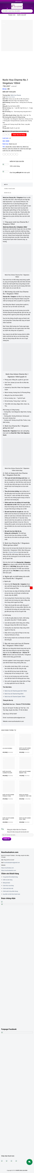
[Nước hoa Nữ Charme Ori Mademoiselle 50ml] (25, 740)
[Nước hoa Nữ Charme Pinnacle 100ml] (9, 786)
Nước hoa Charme (16, 95)
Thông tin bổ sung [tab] (9, 188)
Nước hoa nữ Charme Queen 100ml (15, 696)
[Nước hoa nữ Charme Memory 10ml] (25, 763)
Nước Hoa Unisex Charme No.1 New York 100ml (25, 795)
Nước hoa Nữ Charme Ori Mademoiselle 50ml (25, 749)
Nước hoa (19, 146)
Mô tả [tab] (6, 184)
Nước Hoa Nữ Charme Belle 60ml (8, 818)
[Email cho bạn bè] (11, 154)
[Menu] (2, 6)
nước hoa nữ (6, 150)
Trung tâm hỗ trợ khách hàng (10, 877)
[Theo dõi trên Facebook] (2, 844)
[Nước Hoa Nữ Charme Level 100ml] (25, 810)
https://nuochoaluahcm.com (8, 870)
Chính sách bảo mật (8, 888)
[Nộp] (30, 11)
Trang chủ (11, 15)
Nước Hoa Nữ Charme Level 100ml (25, 818)
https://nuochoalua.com (7, 867)
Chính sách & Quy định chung (10, 891)
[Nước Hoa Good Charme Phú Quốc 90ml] (9, 763)
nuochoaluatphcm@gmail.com (12, 862)
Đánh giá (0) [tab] (7, 192)
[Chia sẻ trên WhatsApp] (4, 154)
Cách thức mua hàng (8, 885)
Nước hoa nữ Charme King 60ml (14, 694)
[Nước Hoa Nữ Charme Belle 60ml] (9, 810)
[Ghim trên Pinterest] (14, 154)
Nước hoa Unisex (10, 97)
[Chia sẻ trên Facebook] (6, 154)
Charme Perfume (13, 552)
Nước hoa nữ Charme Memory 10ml (25, 772)
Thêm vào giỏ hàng (19, 134)
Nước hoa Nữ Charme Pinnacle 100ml (8, 795)
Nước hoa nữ (21, 15)
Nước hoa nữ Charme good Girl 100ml (16, 691)
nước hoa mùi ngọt (25, 148)
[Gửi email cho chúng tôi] (15, 844)
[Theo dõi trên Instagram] (5, 844)
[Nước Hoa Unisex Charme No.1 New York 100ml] (25, 786)
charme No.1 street (10, 146)
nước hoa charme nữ (13, 148)
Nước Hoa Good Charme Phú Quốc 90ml (7, 772)
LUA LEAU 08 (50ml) (7, 748)
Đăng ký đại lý (6, 882)
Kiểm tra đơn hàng (7, 879)
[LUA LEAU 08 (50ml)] (9, 740)
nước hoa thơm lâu (16, 150)
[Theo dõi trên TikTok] (9, 844)
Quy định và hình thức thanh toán (11, 894)
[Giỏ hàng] (31, 587)
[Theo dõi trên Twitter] (12, 844)
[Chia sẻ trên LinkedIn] (17, 154)
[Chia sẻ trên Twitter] (9, 154)
